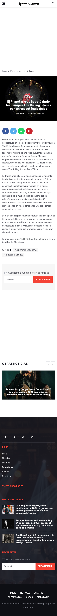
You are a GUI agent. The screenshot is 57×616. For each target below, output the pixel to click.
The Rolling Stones (13, 255)
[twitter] (13, 131)
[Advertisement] (28, 37)
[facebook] (5, 131)
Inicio (4, 71)
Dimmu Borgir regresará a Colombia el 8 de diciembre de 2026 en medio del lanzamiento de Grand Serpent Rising (28, 392)
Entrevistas (7, 467)
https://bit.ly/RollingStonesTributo (30, 239)
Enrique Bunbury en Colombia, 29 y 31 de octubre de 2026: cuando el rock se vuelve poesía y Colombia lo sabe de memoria (34, 524)
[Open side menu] (3, 3)
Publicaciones (16, 71)
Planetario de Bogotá (26, 250)
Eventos (6, 462)
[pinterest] (29, 131)
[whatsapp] (21, 131)
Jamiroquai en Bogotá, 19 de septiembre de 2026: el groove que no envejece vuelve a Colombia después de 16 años (34, 509)
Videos (5, 471)
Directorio (7, 476)
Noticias (28, 97)
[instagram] (32, 436)
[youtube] (23, 436)
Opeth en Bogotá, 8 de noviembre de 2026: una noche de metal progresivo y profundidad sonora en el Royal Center (35, 539)
